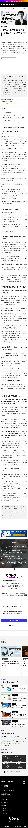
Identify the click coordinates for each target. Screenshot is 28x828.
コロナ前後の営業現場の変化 (10, 112)
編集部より (4, 805)
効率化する (6, 794)
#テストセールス (5, 745)
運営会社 (3, 808)
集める (4, 785)
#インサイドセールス (6, 743)
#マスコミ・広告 (16, 743)
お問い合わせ (4, 813)
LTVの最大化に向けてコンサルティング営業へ (14, 117)
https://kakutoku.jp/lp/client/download (10, 103)
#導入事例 (4, 736)
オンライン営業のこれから (9, 120)
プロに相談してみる (13, 620)
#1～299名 (10, 736)
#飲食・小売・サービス (20, 741)
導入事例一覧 (4, 802)
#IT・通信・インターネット (7, 741)
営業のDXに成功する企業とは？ (10, 115)
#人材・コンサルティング (19, 739)
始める (7, 780)
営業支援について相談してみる (14, 1)
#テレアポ (16, 736)
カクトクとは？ (5, 799)
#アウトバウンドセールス (7, 739)
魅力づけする (8, 789)
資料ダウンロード (13, 625)
